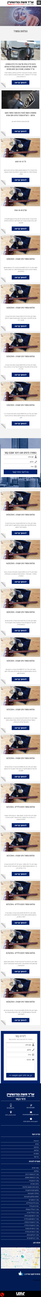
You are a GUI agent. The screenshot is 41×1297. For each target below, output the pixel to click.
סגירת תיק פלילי (34, 1206)
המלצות (36, 1171)
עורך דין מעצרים (34, 1200)
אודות (37, 1144)
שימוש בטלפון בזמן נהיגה (31, 1196)
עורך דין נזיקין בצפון (33, 1235)
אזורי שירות (35, 1168)
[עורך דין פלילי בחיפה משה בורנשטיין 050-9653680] (20, 3)
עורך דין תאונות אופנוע (32, 1177)
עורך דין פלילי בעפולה (32, 1209)
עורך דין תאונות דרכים (32, 1174)
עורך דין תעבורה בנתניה (32, 1222)
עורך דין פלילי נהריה (33, 1212)
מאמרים (36, 1153)
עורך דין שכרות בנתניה (32, 1228)
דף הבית (36, 1141)
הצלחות (36, 1150)
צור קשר (36, 1157)
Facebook (36, 1280)
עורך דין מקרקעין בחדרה (31, 1219)
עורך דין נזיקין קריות (33, 1238)
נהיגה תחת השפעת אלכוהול (30, 1187)
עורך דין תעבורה (34, 1180)
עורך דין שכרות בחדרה (32, 1232)
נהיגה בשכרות (34, 1184)
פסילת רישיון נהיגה (33, 1193)
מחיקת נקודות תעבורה (32, 1190)
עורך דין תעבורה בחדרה (31, 1225)
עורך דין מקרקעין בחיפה (31, 1216)
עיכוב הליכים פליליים (32, 1203)
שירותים (36, 1147)
